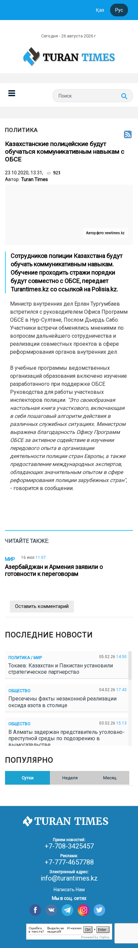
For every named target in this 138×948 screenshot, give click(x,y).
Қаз (100, 10)
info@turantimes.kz (69, 878)
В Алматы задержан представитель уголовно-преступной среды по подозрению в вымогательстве (66, 738)
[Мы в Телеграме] (67, 910)
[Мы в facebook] (35, 910)
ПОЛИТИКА (21, 130)
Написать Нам (69, 889)
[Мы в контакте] (51, 910)
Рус (119, 10)
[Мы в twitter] (100, 910)
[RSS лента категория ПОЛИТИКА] (128, 135)
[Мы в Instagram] (83, 910)
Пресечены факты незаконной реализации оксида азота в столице (62, 701)
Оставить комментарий (42, 606)
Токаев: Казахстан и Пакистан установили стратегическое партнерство (60, 668)
